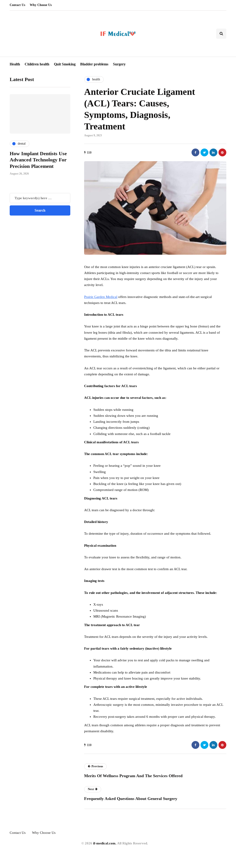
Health (15, 64)
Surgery (119, 64)
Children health (37, 64)
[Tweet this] (204, 152)
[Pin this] (222, 152)
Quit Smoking (65, 64)
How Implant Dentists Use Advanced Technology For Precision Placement (38, 160)
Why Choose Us (41, 5)
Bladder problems (94, 64)
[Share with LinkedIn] (213, 152)
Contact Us (17, 5)
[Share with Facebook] (195, 152)
